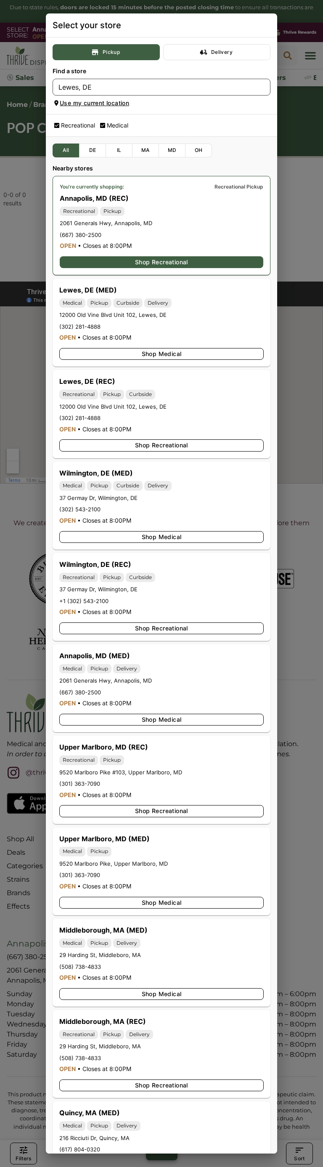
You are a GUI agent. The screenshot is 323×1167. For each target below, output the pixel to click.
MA (145, 150)
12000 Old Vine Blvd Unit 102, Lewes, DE (113, 314)
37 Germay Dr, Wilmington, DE (98, 497)
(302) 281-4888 (80, 326)
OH (199, 150)
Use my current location (94, 102)
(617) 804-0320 (79, 1149)
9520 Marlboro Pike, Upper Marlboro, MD (113, 863)
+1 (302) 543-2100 (84, 601)
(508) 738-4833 (80, 966)
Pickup (111, 52)
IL (119, 150)
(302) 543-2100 (80, 509)
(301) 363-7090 (79, 783)
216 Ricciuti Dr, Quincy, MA (94, 1138)
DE (92, 150)
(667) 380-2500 (80, 234)
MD (172, 150)
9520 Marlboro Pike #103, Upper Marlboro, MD (120, 772)
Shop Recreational (161, 262)
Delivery (222, 52)
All (66, 150)
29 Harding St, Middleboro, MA (100, 955)
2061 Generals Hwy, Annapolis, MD (106, 223)
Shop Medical (162, 353)
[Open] (264, 87)
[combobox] (154, 87)
